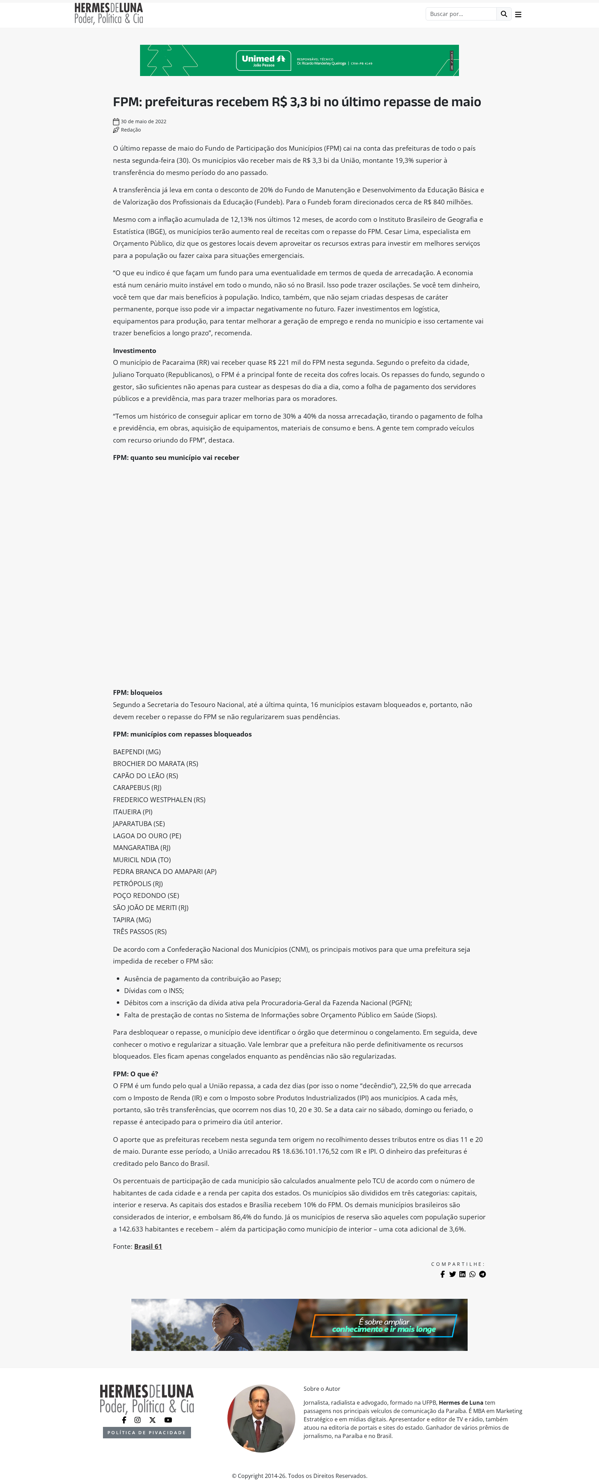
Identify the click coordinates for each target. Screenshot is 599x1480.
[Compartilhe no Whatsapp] (472, 1274)
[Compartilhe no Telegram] (482, 1274)
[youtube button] (168, 1419)
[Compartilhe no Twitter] (452, 1274)
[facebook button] (125, 1419)
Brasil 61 (148, 1246)
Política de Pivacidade (146, 1432)
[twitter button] (153, 1419)
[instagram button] (138, 1419)
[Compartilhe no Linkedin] (462, 1274)
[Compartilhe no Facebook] (442, 1274)
